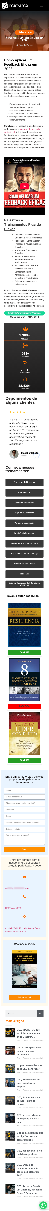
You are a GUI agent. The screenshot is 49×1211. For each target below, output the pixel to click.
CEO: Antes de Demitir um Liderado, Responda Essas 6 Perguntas (29, 1189)
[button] (41, 5)
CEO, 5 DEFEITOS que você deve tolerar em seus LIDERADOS (28, 1033)
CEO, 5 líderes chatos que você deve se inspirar (28, 1083)
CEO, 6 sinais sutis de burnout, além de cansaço (28, 1101)
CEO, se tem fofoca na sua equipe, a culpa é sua (29, 1118)
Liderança (25, 32)
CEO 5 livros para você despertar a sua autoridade (29, 1051)
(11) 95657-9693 (13, 908)
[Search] (40, 1013)
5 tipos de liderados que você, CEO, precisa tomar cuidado (30, 1136)
